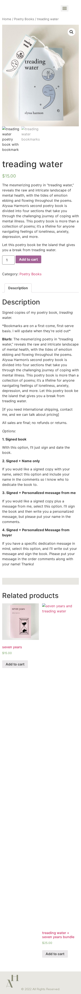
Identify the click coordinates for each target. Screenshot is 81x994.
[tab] (18, 287)
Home (6, 19)
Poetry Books (24, 19)
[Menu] (64, 8)
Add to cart (28, 259)
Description (18, 288)
